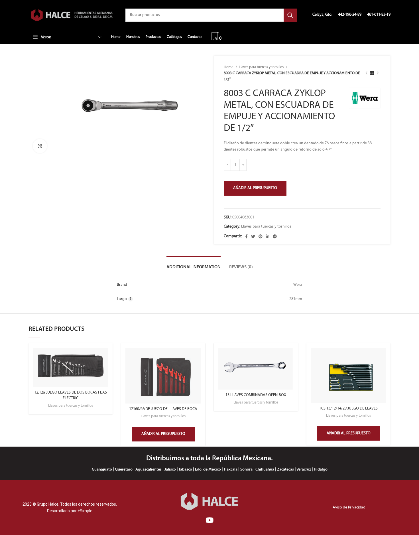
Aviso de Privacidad (349, 507)
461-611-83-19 (378, 15)
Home (229, 67)
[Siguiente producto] (378, 73)
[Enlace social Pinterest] (260, 236)
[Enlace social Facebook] (246, 236)
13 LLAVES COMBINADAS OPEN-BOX (255, 395)
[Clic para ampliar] (40, 146)
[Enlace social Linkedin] (267, 236)
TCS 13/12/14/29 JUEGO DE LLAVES (348, 408)
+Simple (85, 510)
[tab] (193, 264)
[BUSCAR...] (290, 15)
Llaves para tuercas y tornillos (261, 67)
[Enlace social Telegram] (274, 236)
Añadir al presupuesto (255, 188)
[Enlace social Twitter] (253, 236)
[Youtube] (209, 520)
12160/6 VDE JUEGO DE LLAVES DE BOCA (163, 409)
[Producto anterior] (366, 73)
